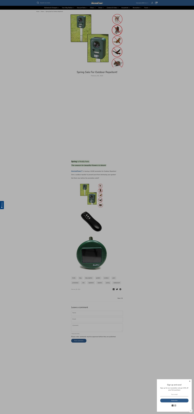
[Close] (189, 381)
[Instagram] (175, 405)
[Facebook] (173, 405)
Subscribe (174, 400)
